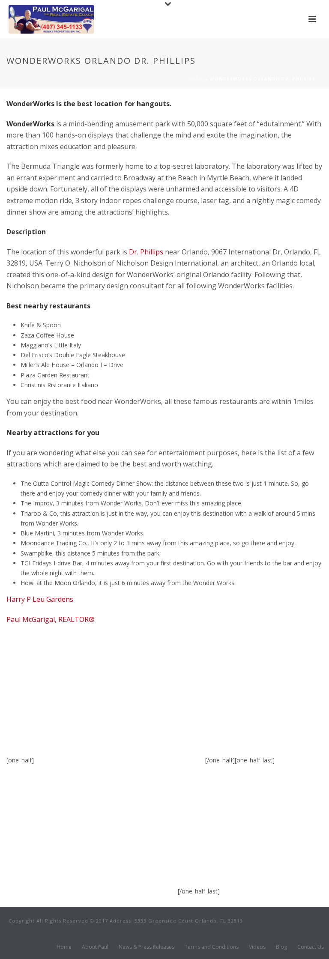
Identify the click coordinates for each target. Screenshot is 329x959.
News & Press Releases (146, 947)
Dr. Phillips (146, 252)
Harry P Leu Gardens (39, 599)
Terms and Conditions (212, 947)
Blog (281, 947)
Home (195, 79)
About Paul (95, 947)
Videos (257, 947)
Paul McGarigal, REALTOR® (50, 619)
